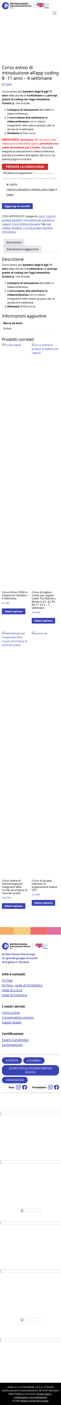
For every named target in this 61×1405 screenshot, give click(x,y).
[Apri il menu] (54, 13)
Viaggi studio (11, 1022)
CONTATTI (12, 1060)
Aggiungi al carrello (17, 206)
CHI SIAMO (34, 1060)
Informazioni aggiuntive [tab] (22, 249)
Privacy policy (44, 1393)
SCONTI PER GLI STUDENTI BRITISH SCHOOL (30, 1070)
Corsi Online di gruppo (26, 224)
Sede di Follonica (14, 995)
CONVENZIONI (15, 1080)
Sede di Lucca (12, 990)
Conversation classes (18, 1017)
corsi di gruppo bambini (38, 228)
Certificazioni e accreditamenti (30, 1397)
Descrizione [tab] (14, 242)
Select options (14, 611)
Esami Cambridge (15, 1040)
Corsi (42, 216)
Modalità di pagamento (30, 175)
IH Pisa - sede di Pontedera (22, 985)
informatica (9, 232)
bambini (17, 228)
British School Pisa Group (34, 1400)
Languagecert (12, 1044)
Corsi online (11, 1012)
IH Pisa (7, 980)
